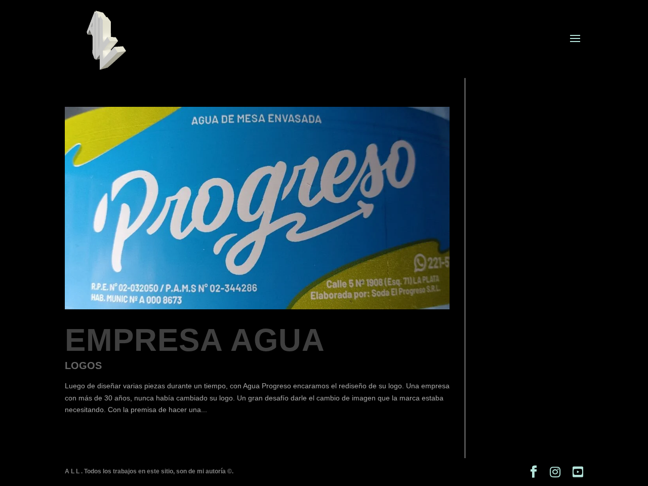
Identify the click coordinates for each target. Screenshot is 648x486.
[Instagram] (555, 472)
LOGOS (83, 365)
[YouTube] (578, 472)
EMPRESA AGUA (195, 339)
